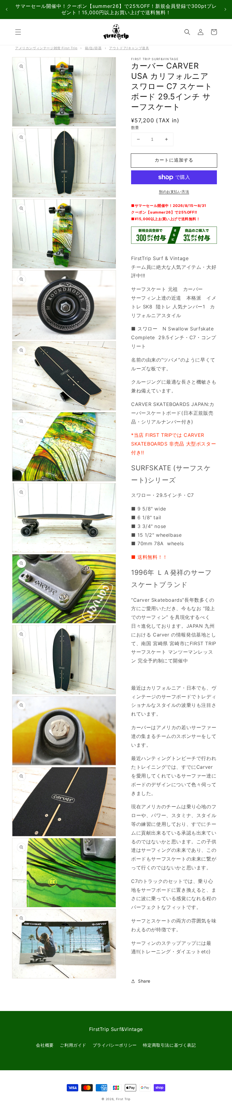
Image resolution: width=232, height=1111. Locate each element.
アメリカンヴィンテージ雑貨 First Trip (46, 48)
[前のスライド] (6, 9)
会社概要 (44, 1045)
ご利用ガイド (73, 1045)
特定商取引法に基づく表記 (169, 1045)
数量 (135, 127)
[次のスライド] (225, 9)
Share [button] (144, 981)
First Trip (123, 1099)
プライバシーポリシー (115, 1045)
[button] (18, 32)
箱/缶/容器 (93, 48)
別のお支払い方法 (174, 191)
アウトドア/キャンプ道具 (129, 48)
